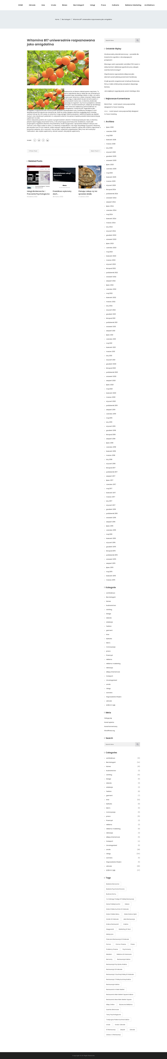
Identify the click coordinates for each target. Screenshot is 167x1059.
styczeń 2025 (111, 185)
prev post (33, 151)
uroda (53, 5)
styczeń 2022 (111, 310)
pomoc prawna (121, 944)
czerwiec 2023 (111, 248)
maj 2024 (109, 214)
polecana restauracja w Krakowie (117, 939)
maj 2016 (109, 534)
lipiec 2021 (109, 335)
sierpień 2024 (111, 202)
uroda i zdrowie (120, 1025)
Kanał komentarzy (110, 726)
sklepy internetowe (113, 672)
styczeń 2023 (111, 264)
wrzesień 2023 (111, 239)
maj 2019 (109, 418)
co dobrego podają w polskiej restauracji (120, 899)
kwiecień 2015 (111, 576)
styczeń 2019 (110, 426)
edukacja (109, 622)
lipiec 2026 (110, 127)
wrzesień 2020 (111, 376)
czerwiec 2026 (111, 131)
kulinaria (115, 5)
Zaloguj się (108, 718)
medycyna (109, 934)
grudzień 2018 (111, 430)
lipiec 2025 (110, 165)
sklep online (110, 1004)
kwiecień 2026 (111, 140)
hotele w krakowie (112, 919)
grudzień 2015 (111, 547)
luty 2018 (109, 459)
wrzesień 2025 (111, 160)
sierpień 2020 (111, 380)
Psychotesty (127, 949)
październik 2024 (112, 194)
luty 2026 (109, 148)
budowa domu (111, 894)
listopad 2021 (110, 318)
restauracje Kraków (112, 984)
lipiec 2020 (110, 385)
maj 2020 (109, 389)
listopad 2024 (111, 189)
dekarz (127, 904)
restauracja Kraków (123, 959)
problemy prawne (112, 949)
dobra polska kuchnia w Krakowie (117, 909)
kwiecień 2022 (111, 297)
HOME (20, 5)
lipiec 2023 (110, 243)
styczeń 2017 (110, 505)
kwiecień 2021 (111, 347)
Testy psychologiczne (113, 1015)
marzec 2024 (110, 223)
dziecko (109, 618)
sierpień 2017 (110, 476)
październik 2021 (111, 322)
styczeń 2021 (110, 360)
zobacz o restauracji (113, 1035)
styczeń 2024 (111, 231)
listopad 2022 (111, 268)
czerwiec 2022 (111, 289)
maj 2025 (109, 173)
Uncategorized (111, 680)
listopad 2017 (110, 468)
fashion (109, 626)
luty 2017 (109, 501)
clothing (109, 610)
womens (109, 693)
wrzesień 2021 (111, 327)
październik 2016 (112, 513)
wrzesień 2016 (111, 518)
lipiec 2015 (109, 567)
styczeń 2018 (110, 464)
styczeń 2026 (111, 152)
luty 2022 (109, 306)
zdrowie (32, 5)
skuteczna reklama (125, 1004)
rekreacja (109, 668)
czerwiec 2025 (111, 169)
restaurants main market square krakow (119, 994)
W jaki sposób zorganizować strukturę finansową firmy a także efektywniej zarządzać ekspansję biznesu (121, 84)
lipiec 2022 (109, 285)
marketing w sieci (125, 929)
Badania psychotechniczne (115, 889)
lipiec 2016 (109, 526)
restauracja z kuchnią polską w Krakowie (120, 974)
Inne (43, 5)
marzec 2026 (110, 144)
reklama (109, 659)
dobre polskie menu (112, 914)
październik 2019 (112, 405)
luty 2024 (109, 227)
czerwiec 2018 (111, 447)
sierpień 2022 (110, 281)
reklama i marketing (133, 5)
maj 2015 (109, 572)
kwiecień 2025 (111, 177)
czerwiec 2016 (111, 530)
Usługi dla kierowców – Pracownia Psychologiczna (38, 192)
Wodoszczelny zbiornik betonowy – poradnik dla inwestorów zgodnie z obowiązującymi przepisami (121, 57)
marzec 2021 (110, 351)
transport (109, 676)
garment (109, 630)
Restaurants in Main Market (115, 989)
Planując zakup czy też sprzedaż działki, (87, 192)
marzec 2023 (110, 260)
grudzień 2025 (111, 156)
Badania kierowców (112, 884)
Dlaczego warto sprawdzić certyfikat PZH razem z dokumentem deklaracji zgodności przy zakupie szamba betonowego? (122, 67)
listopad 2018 (110, 434)
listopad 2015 (111, 551)
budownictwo (111, 605)
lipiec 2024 (110, 206)
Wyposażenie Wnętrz (113, 697)
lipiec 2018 (109, 443)
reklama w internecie (124, 954)
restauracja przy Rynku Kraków (116, 964)
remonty (109, 959)
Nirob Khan (108, 104)
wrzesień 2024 (111, 198)
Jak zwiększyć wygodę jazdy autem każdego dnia (122, 91)
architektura (149, 5)
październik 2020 (112, 372)
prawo (133, 944)
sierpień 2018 (110, 439)
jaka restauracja (129, 919)
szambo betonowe (112, 1010)
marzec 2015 (110, 580)
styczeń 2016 (110, 542)
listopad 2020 (111, 368)
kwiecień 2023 (111, 256)
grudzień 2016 (111, 509)
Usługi (92, 5)
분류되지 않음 (110, 705)
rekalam (109, 954)
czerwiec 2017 (111, 484)
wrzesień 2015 (111, 559)
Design (108, 614)
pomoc (108, 944)
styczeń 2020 (111, 401)
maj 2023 (109, 252)
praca (103, 5)
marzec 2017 (110, 497)
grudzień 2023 (111, 235)
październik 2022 (112, 273)
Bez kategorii (78, 5)
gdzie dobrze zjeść (130, 914)
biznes (64, 5)
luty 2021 (109, 356)
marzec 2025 (110, 181)
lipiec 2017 (109, 480)
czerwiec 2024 (111, 210)
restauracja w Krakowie (114, 969)
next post (94, 151)
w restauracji (110, 1030)
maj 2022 (109, 293)
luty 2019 (109, 422)
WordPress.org (109, 731)
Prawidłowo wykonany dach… (62, 192)
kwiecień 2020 (111, 393)
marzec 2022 (110, 302)
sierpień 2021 (110, 331)
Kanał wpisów (109, 722)
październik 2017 (112, 472)
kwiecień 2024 (111, 219)
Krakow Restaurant (112, 924)
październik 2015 (112, 555)
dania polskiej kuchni (113, 904)
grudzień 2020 (111, 364)
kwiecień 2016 (111, 538)
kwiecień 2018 (111, 451)
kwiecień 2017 (111, 493)
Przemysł (109, 655)
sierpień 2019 (110, 410)
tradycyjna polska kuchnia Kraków (117, 1020)
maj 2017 (109, 488)
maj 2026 (109, 135)
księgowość (110, 929)
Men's (108, 643)
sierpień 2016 (110, 522)
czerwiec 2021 (111, 339)
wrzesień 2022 (111, 277)
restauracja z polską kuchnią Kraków (118, 979)
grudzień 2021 (111, 314)
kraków (126, 924)
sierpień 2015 (110, 563)
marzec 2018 (110, 455)
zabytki (122, 1030)
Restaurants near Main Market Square (119, 999)
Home (57, 19)
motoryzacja (110, 647)
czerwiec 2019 (111, 414)
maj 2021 (109, 343)
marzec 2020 (110, 397)
